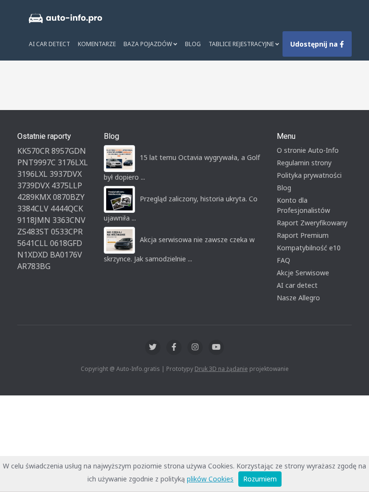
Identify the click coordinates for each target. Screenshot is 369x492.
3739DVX (33, 185)
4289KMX (34, 197)
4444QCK (66, 208)
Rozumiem (260, 478)
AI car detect (297, 285)
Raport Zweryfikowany (312, 222)
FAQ (283, 260)
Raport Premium (303, 235)
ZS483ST (33, 231)
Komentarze (97, 44)
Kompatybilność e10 (309, 247)
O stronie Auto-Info (308, 150)
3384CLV (33, 208)
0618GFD (66, 243)
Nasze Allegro (298, 297)
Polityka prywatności (309, 175)
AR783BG (33, 266)
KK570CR (33, 151)
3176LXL (73, 162)
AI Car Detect (49, 44)
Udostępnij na (315, 44)
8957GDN (68, 151)
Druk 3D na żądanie (221, 369)
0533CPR (67, 231)
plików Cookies (210, 478)
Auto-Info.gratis (138, 369)
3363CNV (69, 220)
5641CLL (32, 243)
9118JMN (33, 220)
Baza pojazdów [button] (148, 44)
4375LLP (66, 185)
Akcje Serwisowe (303, 272)
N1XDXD (32, 254)
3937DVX (65, 174)
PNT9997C (36, 162)
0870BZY (69, 197)
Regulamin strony (304, 162)
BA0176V (66, 254)
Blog (193, 44)
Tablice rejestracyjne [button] (242, 44)
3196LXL (32, 174)
